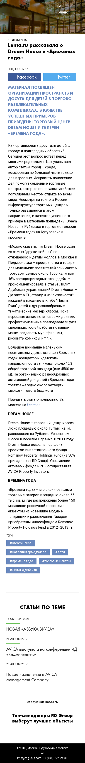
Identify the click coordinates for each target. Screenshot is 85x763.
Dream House (22, 543)
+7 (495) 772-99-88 (55, 758)
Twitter (63, 77)
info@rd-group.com (29, 758)
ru (59, 5)
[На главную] (24, 9)
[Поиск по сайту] (69, 5)
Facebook (26, 77)
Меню (63, 12)
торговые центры (57, 561)
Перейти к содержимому (56, 1)
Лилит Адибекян (24, 570)
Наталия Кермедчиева (29, 552)
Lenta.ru (33, 405)
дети (61, 552)
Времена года (22, 561)
